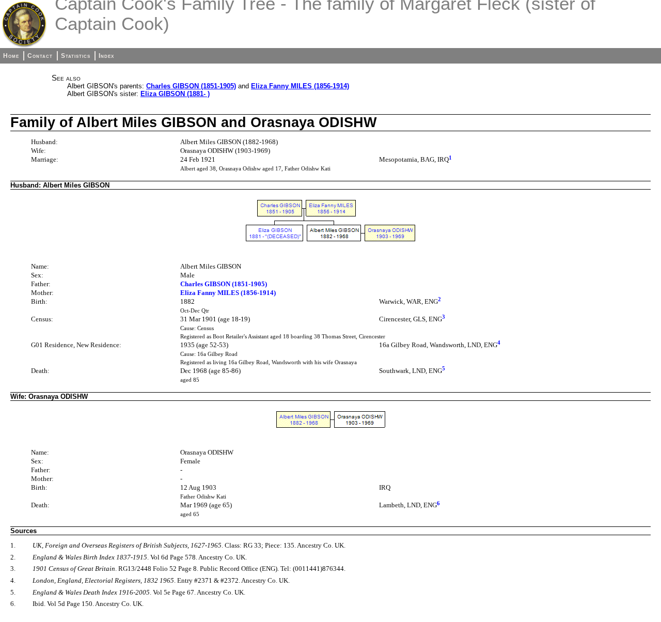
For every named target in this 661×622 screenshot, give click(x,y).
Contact (40, 55)
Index (106, 55)
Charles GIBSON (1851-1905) (191, 86)
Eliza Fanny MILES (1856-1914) (300, 86)
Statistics (75, 55)
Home (11, 55)
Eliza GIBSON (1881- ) (175, 94)
